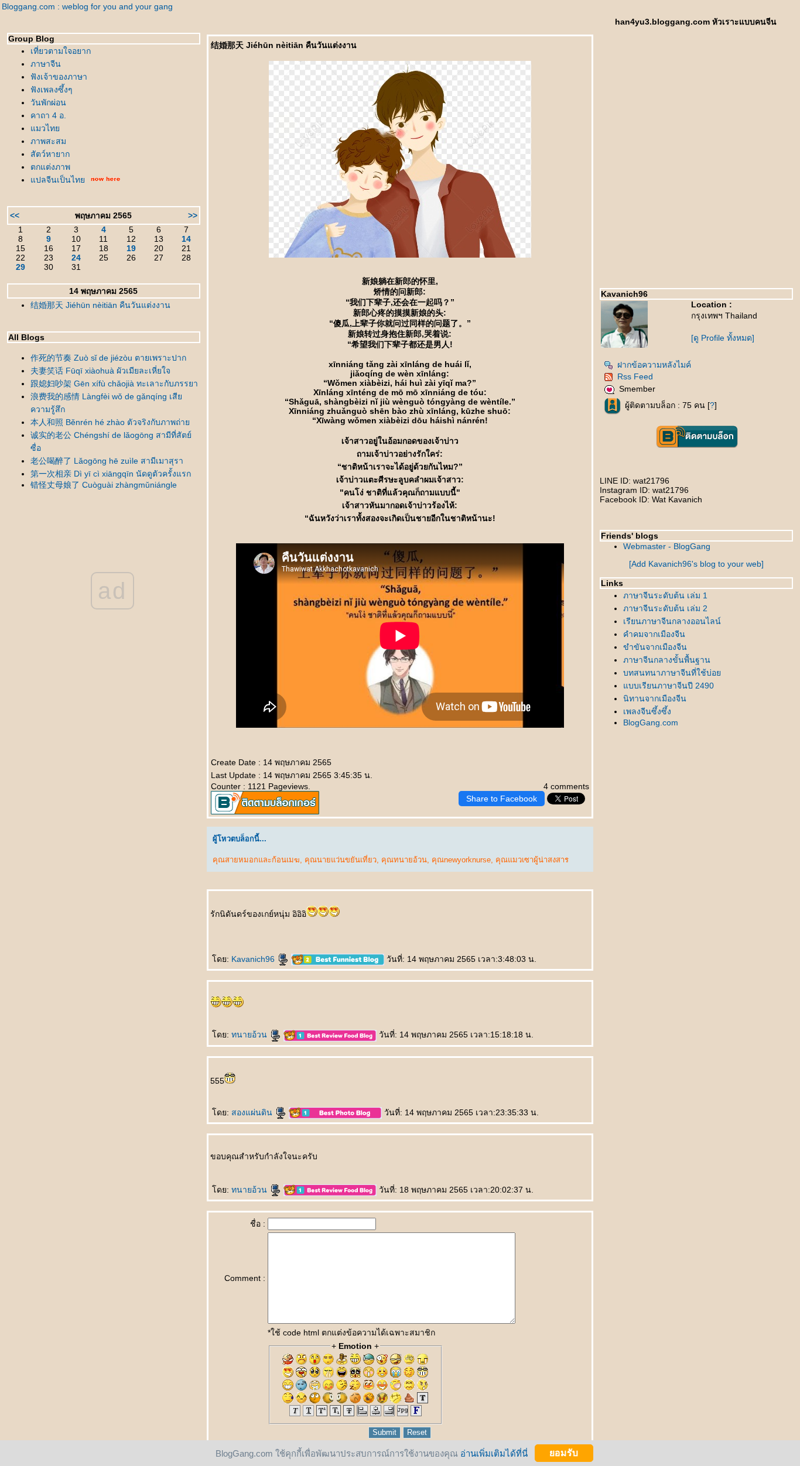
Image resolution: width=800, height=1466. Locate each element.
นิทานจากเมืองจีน (654, 698)
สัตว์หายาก (50, 154)
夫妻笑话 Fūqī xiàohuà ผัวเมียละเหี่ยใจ (100, 370)
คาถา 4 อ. (48, 115)
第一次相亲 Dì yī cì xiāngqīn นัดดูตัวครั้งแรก (110, 473)
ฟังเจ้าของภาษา (58, 76)
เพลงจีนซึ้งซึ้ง (647, 711)
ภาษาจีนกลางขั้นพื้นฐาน (666, 660)
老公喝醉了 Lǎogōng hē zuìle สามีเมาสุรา (106, 460)
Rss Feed (635, 376)
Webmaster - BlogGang (666, 546)
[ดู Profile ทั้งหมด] (722, 337)
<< (14, 215)
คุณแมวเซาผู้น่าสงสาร (532, 859)
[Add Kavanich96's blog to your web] (696, 563)
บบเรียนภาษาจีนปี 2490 (668, 685)
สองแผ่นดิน (253, 1112)
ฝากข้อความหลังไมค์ (654, 364)
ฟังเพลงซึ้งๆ (51, 89)
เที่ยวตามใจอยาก (60, 51)
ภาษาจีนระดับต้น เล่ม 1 (665, 595)
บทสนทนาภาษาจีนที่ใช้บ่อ (672, 672)
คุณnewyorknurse (461, 859)
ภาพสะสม (48, 141)
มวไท (45, 128)
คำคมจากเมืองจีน (654, 634)
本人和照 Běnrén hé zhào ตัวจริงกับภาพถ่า (110, 422)
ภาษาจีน (45, 63)
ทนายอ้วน (250, 1034)
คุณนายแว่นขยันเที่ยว (341, 859)
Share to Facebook (501, 798)
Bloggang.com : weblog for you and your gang (87, 6)
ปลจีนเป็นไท (57, 179)
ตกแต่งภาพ (50, 167)
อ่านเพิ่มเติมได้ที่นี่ (494, 1453)
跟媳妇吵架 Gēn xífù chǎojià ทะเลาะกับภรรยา (114, 383)
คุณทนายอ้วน (404, 859)
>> (192, 215)
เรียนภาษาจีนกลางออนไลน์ (672, 621)
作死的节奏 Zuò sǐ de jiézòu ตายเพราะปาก (108, 357)
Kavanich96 (254, 959)
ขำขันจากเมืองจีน (655, 647)
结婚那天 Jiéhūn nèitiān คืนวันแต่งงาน (100, 305)
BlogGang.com (650, 722)
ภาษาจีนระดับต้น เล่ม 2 (665, 608)
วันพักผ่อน (48, 102)
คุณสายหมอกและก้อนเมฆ (256, 859)
